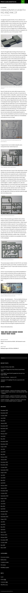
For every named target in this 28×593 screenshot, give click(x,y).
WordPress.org (4, 584)
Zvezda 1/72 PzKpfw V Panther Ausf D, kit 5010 (16, 397)
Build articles (3, 559)
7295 (6, 331)
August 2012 (4, 498)
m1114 (8, 333)
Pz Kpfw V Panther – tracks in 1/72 (8, 377)
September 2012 (4, 495)
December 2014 (4, 441)
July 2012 (3, 501)
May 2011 (3, 527)
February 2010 (4, 537)
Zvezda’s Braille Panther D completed (13, 401)
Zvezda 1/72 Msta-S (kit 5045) (7, 367)
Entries (3, 579)
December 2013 (4, 462)
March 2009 (3, 547)
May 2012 (3, 506)
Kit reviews (3, 7)
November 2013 (4, 464)
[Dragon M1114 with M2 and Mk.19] (11, 40)
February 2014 (4, 457)
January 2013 (4, 488)
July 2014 (3, 449)
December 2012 (4, 490)
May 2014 (3, 454)
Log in (2, 577)
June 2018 (3, 418)
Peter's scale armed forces (8, 2)
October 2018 (4, 415)
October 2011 (4, 514)
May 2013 (3, 480)
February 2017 (4, 433)
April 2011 (3, 529)
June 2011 (3, 524)
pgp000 (8, 15)
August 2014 (4, 446)
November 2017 (4, 428)
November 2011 (4, 511)
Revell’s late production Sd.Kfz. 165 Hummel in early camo (13, 341)
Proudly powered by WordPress (7, 591)
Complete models (5, 562)
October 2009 (4, 542)
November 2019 (4, 413)
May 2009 (3, 545)
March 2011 (3, 532)
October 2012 (4, 493)
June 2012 (3, 503)
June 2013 (3, 477)
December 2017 (4, 426)
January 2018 (4, 423)
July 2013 (3, 475)
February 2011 (4, 534)
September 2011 (4, 516)
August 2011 (4, 519)
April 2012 (3, 508)
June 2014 (3, 451)
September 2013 (4, 470)
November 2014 (4, 444)
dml (10, 331)
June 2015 (3, 436)
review (13, 333)
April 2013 (3, 483)
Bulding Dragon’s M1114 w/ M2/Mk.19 (10, 347)
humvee (3, 333)
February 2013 (4, 485)
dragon (15, 331)
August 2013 (4, 472)
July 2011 (3, 521)
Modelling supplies (5, 567)
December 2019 (4, 410)
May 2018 (3, 420)
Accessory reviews (5, 557)
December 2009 (4, 540)
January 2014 (4, 459)
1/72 (3, 331)
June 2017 (3, 431)
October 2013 (4, 467)
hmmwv (20, 331)
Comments (4, 582)
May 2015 (3, 438)
